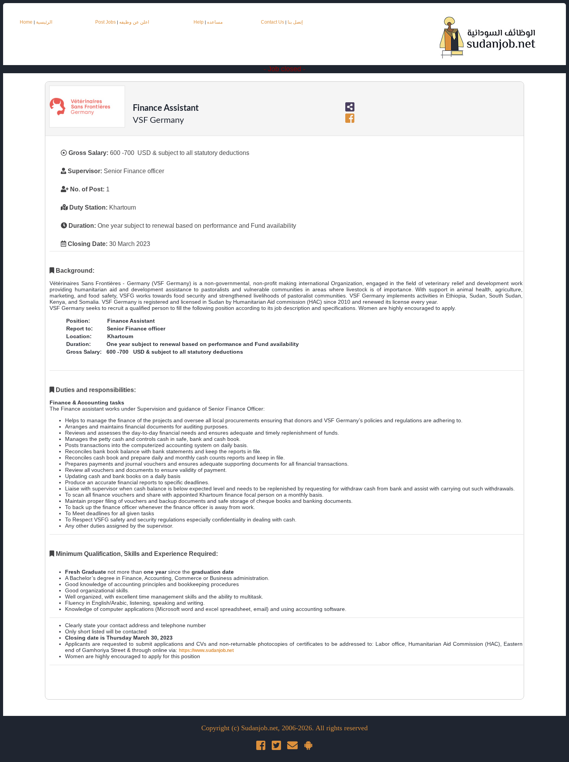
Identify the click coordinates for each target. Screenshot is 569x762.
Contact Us (273, 22)
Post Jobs (105, 22)
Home (26, 22)
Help (199, 22)
